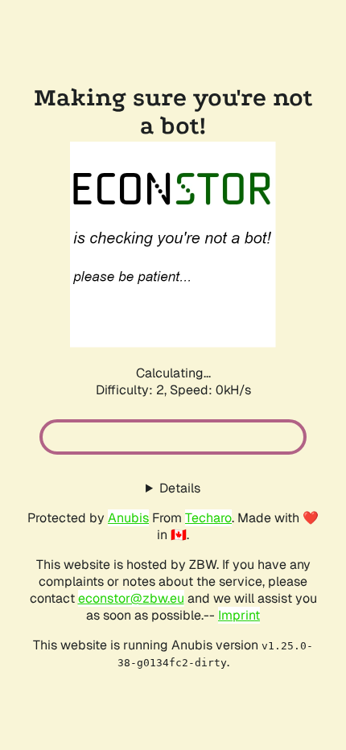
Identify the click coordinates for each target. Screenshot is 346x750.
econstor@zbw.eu (131, 598)
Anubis (128, 517)
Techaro (208, 517)
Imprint (239, 615)
